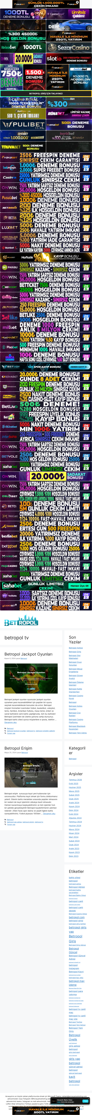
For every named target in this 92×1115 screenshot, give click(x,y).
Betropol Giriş (75, 652)
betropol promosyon (74, 998)
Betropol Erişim (18, 748)
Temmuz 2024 (75, 822)
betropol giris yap (77, 929)
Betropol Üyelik (74, 1037)
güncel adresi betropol (76, 1068)
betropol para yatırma (76, 993)
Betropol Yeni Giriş (76, 1030)
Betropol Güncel (74, 950)
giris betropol (74, 1052)
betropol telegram (74, 1006)
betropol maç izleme (77, 982)
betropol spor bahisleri (75, 1003)
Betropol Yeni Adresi (77, 1025)
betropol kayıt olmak (75, 975)
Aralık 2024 (74, 803)
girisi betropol (73, 1055)
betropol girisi (76, 920)
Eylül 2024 (73, 814)
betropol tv (31, 731)
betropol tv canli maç (77, 1011)
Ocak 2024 (74, 845)
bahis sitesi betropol (74, 879)
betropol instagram (74, 967)
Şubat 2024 (74, 841)
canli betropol (73, 1043)
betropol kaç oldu (76, 978)
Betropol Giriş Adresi (77, 945)
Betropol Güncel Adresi (77, 957)
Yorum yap (11, 733)
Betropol (10, 728)
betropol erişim (28, 822)
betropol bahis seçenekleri (75, 891)
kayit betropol (74, 1079)
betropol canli (76, 901)
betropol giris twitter (77, 924)
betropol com (77, 917)
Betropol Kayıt (76, 971)
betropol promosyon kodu (76, 1000)
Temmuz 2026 (75, 780)
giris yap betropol (74, 1061)
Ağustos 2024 (75, 818)
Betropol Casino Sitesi (78, 914)
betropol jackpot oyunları (16, 731)
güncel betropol (75, 1073)
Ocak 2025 (74, 799)
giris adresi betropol (74, 1048)
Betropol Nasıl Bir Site (75, 988)
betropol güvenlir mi (74, 962)
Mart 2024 (73, 837)
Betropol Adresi (76, 648)
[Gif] (46, 257)
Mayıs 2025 (74, 791)
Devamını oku (10, 722)
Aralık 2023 (74, 848)
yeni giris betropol (74, 1085)
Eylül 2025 (73, 783)
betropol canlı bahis (74, 904)
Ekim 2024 (73, 810)
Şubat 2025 (74, 795)
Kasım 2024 (74, 806)
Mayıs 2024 (74, 829)
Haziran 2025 (75, 787)
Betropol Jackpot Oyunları (28, 654)
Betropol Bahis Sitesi (77, 895)
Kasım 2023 (74, 852)
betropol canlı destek (76, 909)
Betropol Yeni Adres (78, 733)
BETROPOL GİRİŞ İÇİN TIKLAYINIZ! (46, 93)
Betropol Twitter (75, 1022)
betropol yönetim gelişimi (45, 731)
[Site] (46, 157)
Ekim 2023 (73, 856)
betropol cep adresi (14, 822)
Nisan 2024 (74, 833)
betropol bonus (73, 898)
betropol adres (75, 884)
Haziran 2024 (75, 826)
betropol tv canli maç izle (77, 1017)
